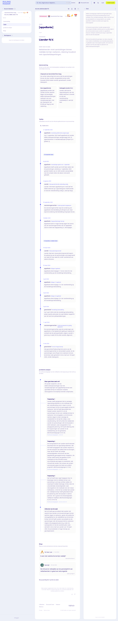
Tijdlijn (4, 24)
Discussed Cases (50, 604)
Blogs (4, 30)
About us (41, 606)
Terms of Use (46, 610)
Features (58, 604)
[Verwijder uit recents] (30, 13)
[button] (3, 13)
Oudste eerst (45, 125)
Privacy (40, 610)
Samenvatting (6, 21)
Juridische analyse (7, 27)
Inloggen (16, 618)
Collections (41, 604)
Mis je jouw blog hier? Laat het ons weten (49, 580)
